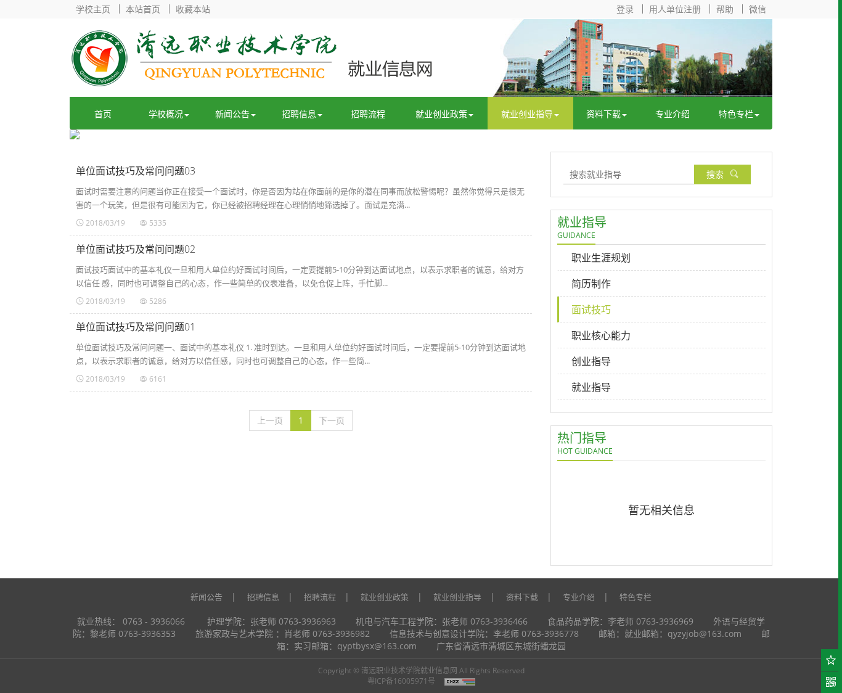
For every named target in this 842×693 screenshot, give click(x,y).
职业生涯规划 (601, 257)
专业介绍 (672, 114)
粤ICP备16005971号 (401, 681)
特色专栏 (736, 114)
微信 (757, 9)
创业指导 (591, 361)
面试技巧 (591, 309)
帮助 (725, 9)
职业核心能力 (601, 335)
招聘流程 (368, 114)
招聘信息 (299, 114)
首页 (103, 114)
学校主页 (93, 9)
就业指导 (591, 387)
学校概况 (166, 114)
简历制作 (591, 283)
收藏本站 (193, 9)
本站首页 (143, 9)
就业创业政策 (441, 114)
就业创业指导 (527, 114)
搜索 (715, 174)
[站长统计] (459, 681)
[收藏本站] (831, 660)
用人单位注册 (675, 9)
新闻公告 (232, 114)
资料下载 (603, 114)
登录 (625, 9)
